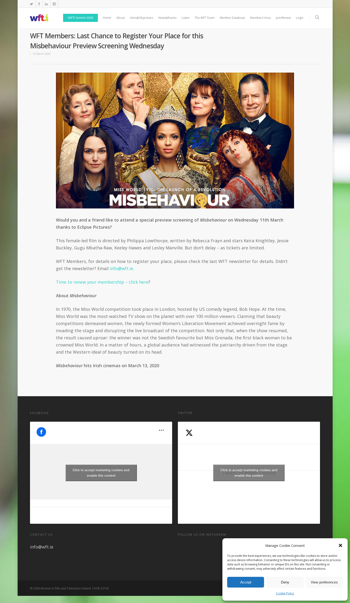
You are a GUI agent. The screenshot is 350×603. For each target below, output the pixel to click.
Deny (285, 582)
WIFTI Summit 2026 (80, 18)
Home (107, 18)
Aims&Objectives (141, 18)
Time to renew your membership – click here (102, 282)
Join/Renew (283, 18)
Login (299, 18)
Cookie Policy (285, 593)
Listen (186, 18)
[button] (340, 545)
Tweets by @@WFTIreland (248, 472)
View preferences (324, 582)
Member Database (232, 18)
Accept (245, 582)
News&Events (167, 18)
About (120, 18)
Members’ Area (260, 18)
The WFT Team (205, 18)
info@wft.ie (121, 268)
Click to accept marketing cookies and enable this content (101, 472)
